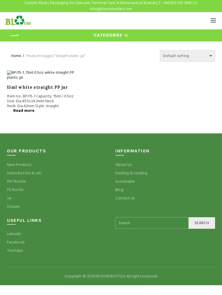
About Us (123, 165)
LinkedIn (14, 234)
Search (202, 223)
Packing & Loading (131, 173)
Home (16, 55)
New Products (19, 165)
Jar (9, 198)
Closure (13, 206)
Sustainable (125, 181)
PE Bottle (15, 190)
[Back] (14, 35)
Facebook (16, 242)
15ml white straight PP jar (37, 87)
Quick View (69, 75)
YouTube (15, 251)
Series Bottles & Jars (24, 173)
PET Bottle (16, 181)
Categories (108, 35)
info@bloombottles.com (111, 9)
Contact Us (125, 198)
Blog (119, 190)
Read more (23, 111)
